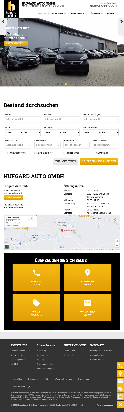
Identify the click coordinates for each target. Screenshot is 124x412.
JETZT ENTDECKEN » (15, 43)
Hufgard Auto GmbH (38, 3)
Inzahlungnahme (18, 359)
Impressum (33, 379)
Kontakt (111, 13)
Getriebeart (69, 140)
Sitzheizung (45, 153)
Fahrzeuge (57, 13)
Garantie (102, 153)
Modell (47, 115)
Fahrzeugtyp (11, 140)
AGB (46, 379)
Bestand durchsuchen (20, 351)
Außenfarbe (40, 140)
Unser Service (77, 13)
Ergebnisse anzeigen (99, 161)
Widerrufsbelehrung (63, 379)
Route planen (13, 197)
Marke (8, 115)
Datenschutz (83, 379)
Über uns (95, 13)
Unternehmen (69, 351)
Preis (7, 128)
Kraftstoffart (100, 140)
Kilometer (49, 128)
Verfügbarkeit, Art (92, 115)
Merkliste (15, 364)
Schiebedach (74, 153)
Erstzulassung (90, 128)
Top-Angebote (17, 355)
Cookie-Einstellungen (22, 386)
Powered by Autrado (104, 405)
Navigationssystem (17, 153)
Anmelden (17, 379)
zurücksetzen (65, 161)
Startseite (43, 13)
